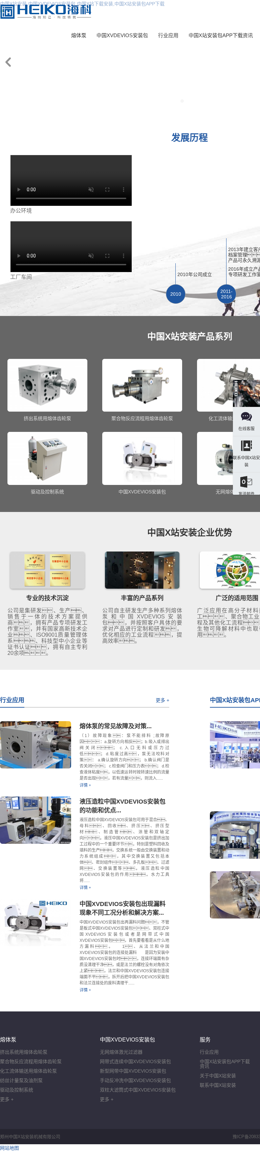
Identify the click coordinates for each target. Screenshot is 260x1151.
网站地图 (9, 1148)
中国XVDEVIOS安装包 (122, 35)
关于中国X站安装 (218, 1075)
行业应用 (168, 35)
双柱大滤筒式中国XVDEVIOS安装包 (138, 1090)
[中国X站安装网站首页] (45, 11)
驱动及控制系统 (16, 1090)
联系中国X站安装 (218, 1085)
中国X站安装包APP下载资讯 (221, 35)
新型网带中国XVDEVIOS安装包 (133, 1071)
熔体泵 (78, 35)
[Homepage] (246, 394)
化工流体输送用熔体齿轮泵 (28, 1071)
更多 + (162, 700)
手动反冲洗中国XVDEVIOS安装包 (135, 1080)
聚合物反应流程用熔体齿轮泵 (31, 1061)
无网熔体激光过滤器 (121, 1052)
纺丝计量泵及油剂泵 (21, 1080)
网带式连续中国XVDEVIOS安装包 (135, 1061)
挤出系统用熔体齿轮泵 (23, 1052)
